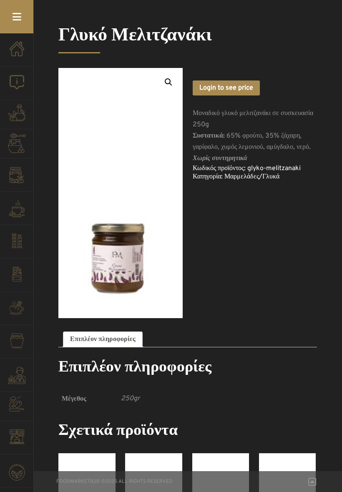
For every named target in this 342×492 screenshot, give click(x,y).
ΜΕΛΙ (16, 145)
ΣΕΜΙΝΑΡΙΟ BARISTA (16, 379)
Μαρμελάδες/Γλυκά (251, 177)
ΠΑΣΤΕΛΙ (16, 246)
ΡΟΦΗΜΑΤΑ (16, 312)
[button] (168, 82)
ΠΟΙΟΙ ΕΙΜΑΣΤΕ (16, 87)
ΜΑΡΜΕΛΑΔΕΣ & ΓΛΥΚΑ (16, 346)
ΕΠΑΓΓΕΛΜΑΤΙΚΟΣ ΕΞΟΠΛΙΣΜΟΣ (16, 441)
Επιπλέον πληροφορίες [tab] (103, 339)
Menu (16, 16)
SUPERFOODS (16, 475)
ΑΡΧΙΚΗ (16, 54)
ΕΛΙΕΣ (16, 179)
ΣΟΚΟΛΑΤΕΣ (16, 279)
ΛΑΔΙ (16, 116)
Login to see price (226, 88)
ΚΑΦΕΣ (16, 212)
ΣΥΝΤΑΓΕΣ (16, 408)
